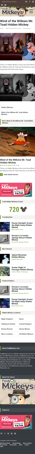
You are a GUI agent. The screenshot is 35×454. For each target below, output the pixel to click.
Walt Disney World (5, 443)
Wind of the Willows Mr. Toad (13, 28)
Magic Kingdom (7, 319)
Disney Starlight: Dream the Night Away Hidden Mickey (22, 225)
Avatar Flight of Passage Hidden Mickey (22, 268)
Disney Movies (27, 28)
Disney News (3, 445)
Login (1, 446)
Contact (27, 445)
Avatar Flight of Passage (20, 272)
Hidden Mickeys (7, 107)
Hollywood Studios (8, 324)
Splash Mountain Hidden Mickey (19, 256)
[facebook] (29, 1)
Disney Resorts (7, 329)
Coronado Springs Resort (20, 242)
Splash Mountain (17, 259)
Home (2, 28)
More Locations (7, 334)
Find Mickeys (13, 440)
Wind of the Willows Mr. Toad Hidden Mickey (15, 161)
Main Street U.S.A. (18, 229)
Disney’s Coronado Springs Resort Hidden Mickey (22, 237)
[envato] (26, 1)
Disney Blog (13, 445)
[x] (1, 4)
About (20, 445)
